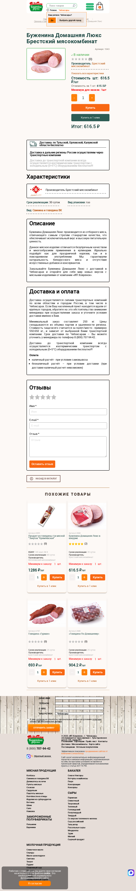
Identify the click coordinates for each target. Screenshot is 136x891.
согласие (40, 719)
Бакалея (74, 770)
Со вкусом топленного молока (82, 818)
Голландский (74, 809)
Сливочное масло (35, 849)
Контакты (102, 741)
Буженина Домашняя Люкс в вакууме (84, 537)
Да (52, 20)
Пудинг (30, 864)
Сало (29, 808)
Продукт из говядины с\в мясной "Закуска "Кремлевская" (46, 537)
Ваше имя (44, 698)
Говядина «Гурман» (39, 634)
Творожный (73, 803)
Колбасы (31, 775)
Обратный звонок (42, 756)
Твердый (72, 815)
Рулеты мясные (34, 784)
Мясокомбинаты (80, 744)
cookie (46, 873)
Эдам (70, 833)
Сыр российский (76, 821)
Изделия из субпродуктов (39, 799)
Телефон (44, 703)
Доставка (65, 744)
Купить (90, 107)
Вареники (31, 827)
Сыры (72, 793)
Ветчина (30, 802)
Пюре (70, 781)
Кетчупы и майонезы (78, 778)
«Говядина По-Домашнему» (84, 634)
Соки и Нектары (75, 775)
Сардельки (32, 790)
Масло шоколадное (36, 855)
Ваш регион (45, 713)
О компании (67, 741)
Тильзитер (73, 824)
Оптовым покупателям (87, 747)
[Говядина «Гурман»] (47, 614)
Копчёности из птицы (37, 796)
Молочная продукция (43, 845)
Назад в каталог (46, 478)
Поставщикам (68, 747)
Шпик (29, 805)
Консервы (72, 787)
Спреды (30, 852)
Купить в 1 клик (90, 117)
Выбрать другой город (70, 20)
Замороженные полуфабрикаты (39, 818)
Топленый (72, 806)
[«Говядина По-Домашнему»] (87, 614)
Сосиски (30, 787)
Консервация (74, 784)
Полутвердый (74, 812)
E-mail (42, 708)
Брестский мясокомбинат (88, 65)
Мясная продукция (41, 770)
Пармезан (72, 797)
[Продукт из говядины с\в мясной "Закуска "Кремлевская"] (47, 516)
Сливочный (73, 800)
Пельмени (31, 824)
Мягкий (71, 836)
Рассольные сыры (76, 827)
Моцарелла (73, 830)
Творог (30, 861)
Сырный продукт (76, 839)
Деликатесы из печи (36, 781)
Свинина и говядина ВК (47, 210)
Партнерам (79, 741)
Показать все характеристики (87, 73)
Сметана (30, 858)
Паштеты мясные (35, 793)
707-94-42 (38, 748)
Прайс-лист (91, 741)
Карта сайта (94, 744)
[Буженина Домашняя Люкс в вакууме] (87, 516)
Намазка (31, 811)
